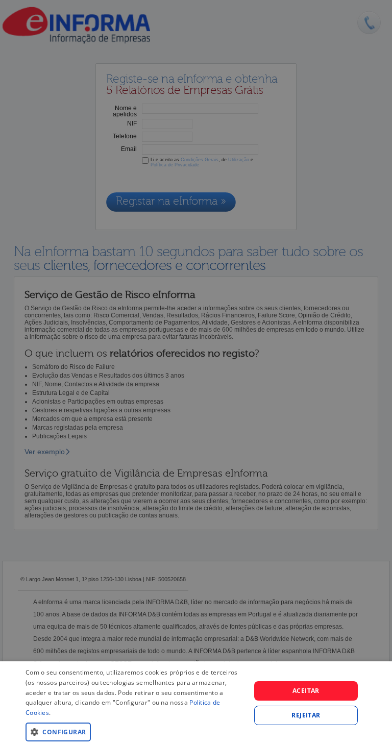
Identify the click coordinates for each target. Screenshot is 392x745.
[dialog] (196, 703)
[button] (135, 731)
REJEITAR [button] (305, 715)
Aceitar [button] (306, 690)
